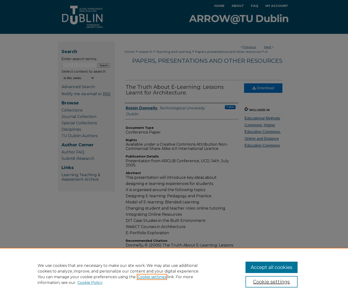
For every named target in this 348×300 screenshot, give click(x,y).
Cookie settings (152, 277)
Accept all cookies (271, 267)
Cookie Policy (90, 282)
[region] (174, 274)
